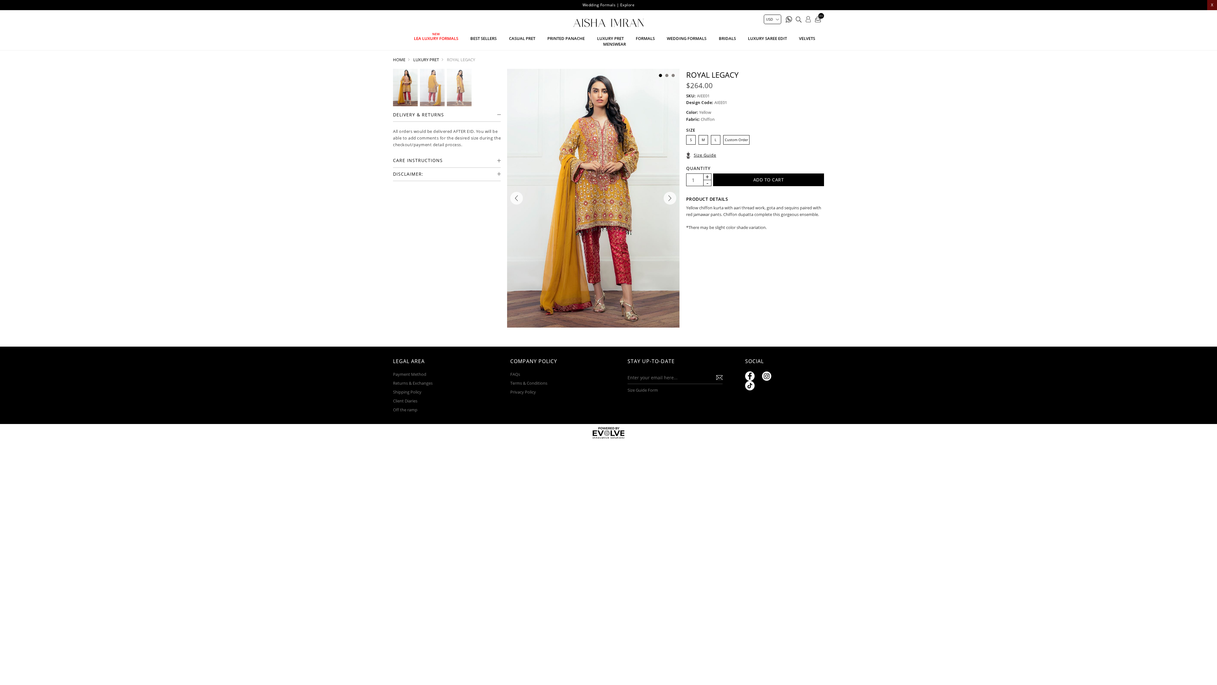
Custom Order (736, 139)
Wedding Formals (686, 38)
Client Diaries (405, 401)
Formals (645, 38)
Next (670, 198)
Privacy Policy (523, 392)
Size (690, 130)
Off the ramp (405, 410)
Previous (516, 198)
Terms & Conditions (528, 383)
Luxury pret (610, 38)
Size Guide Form (643, 390)
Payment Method (409, 374)
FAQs (515, 374)
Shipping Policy (407, 392)
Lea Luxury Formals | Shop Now (608, 5)
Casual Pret (522, 38)
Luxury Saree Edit (767, 38)
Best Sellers (483, 38)
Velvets (807, 38)
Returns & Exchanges (413, 383)
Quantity (698, 168)
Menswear (614, 44)
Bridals (727, 38)
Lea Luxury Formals (436, 38)
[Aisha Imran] (608, 22)
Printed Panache (566, 38)
